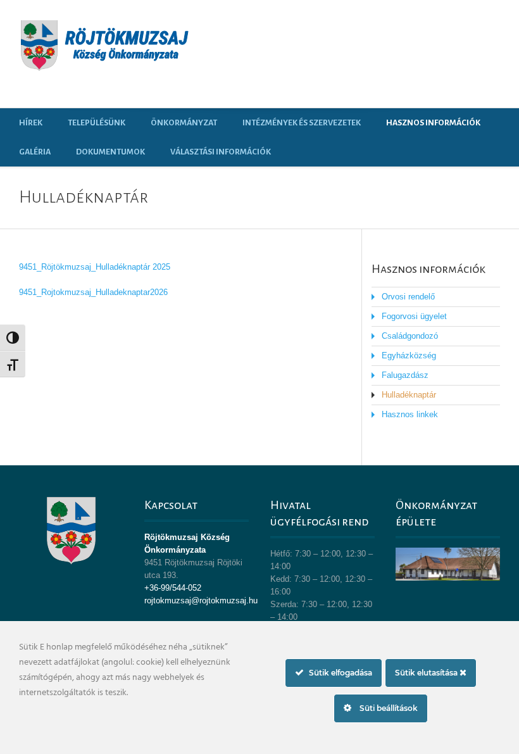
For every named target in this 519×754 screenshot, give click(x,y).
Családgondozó (410, 336)
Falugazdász (405, 375)
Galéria (35, 152)
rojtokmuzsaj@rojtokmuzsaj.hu (201, 600)
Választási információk (220, 152)
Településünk (96, 122)
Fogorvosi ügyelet (414, 316)
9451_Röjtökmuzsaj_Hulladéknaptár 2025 (94, 267)
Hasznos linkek (410, 414)
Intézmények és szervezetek (301, 122)
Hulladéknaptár (409, 394)
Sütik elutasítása (427, 672)
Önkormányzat (184, 122)
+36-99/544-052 (172, 588)
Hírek (30, 122)
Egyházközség (409, 355)
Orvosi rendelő (408, 296)
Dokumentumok (110, 152)
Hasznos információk (433, 122)
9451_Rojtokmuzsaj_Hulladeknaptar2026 (93, 292)
